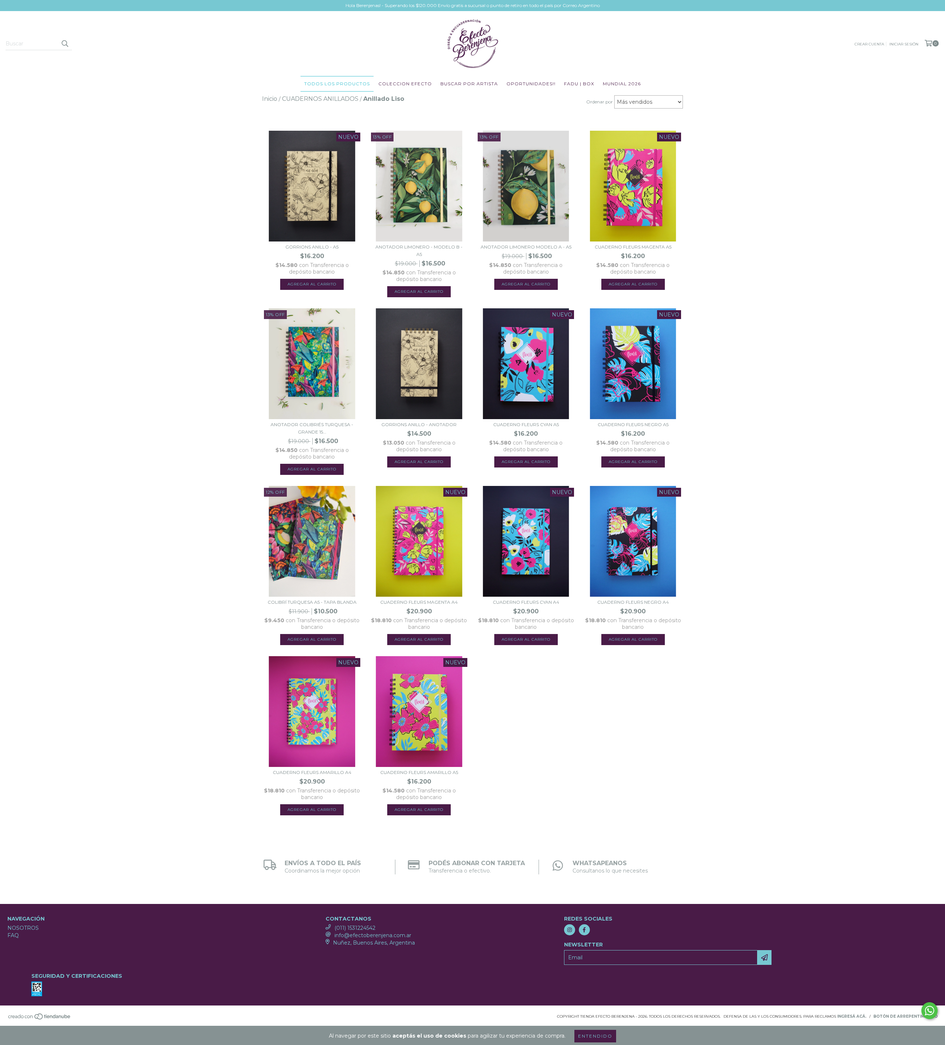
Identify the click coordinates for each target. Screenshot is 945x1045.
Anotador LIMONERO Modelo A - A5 (526, 247)
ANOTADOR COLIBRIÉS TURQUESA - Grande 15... (312, 428)
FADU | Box (579, 83)
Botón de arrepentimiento (905, 1016)
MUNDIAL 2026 (622, 83)
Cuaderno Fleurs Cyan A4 (526, 602)
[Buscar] (64, 43)
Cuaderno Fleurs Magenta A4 (419, 602)
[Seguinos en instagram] (569, 929)
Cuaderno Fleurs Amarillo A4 (312, 772)
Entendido (595, 1036)
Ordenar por (599, 101)
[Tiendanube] (39, 1019)
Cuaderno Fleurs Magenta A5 (633, 247)
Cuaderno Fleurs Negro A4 (633, 602)
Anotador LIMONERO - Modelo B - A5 (419, 250)
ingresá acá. (851, 1016)
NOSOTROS (23, 928)
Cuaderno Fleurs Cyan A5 (526, 424)
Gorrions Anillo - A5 (312, 247)
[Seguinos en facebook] (584, 929)
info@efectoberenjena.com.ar (372, 935)
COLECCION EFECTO (405, 83)
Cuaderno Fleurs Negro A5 (633, 424)
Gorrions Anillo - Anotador (419, 424)
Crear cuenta (869, 44)
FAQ (13, 935)
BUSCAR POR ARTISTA (469, 83)
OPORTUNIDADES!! (531, 83)
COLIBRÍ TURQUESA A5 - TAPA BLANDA (312, 602)
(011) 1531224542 (354, 928)
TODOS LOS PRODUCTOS (337, 83)
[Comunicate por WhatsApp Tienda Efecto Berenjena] (929, 1010)
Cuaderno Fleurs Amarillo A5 (419, 772)
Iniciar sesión (903, 44)
